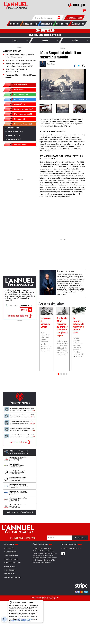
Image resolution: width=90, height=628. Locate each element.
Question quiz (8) (20, 144)
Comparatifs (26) (20, 99)
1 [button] (58, 374)
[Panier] (83, 11)
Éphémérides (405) (11, 128)
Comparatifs (9, 566)
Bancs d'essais (10, 552)
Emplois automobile (74, 18)
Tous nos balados (18, 441)
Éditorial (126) (19, 104)
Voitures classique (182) (13, 131)
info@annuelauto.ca (74, 548)
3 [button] (64, 374)
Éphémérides (9, 574)
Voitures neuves (11, 555)
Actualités (8, 548)
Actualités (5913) (20, 84)
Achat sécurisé (38, 598)
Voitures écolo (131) (12, 135)
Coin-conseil (9, 570)
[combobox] (15, 40)
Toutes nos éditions (18, 315)
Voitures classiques (12, 563)
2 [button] (61, 374)
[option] (62, 84)
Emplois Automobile (12, 577)
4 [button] (66, 374)
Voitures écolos (11, 559)
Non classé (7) (19, 119)
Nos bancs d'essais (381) (23, 124)
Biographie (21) (20, 89)
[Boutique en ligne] (77, 5)
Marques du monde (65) (23, 114)
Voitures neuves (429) (12, 139)
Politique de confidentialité (49, 598)
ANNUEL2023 (26, 305)
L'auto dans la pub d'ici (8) (23, 109)
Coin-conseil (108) (21, 94)
